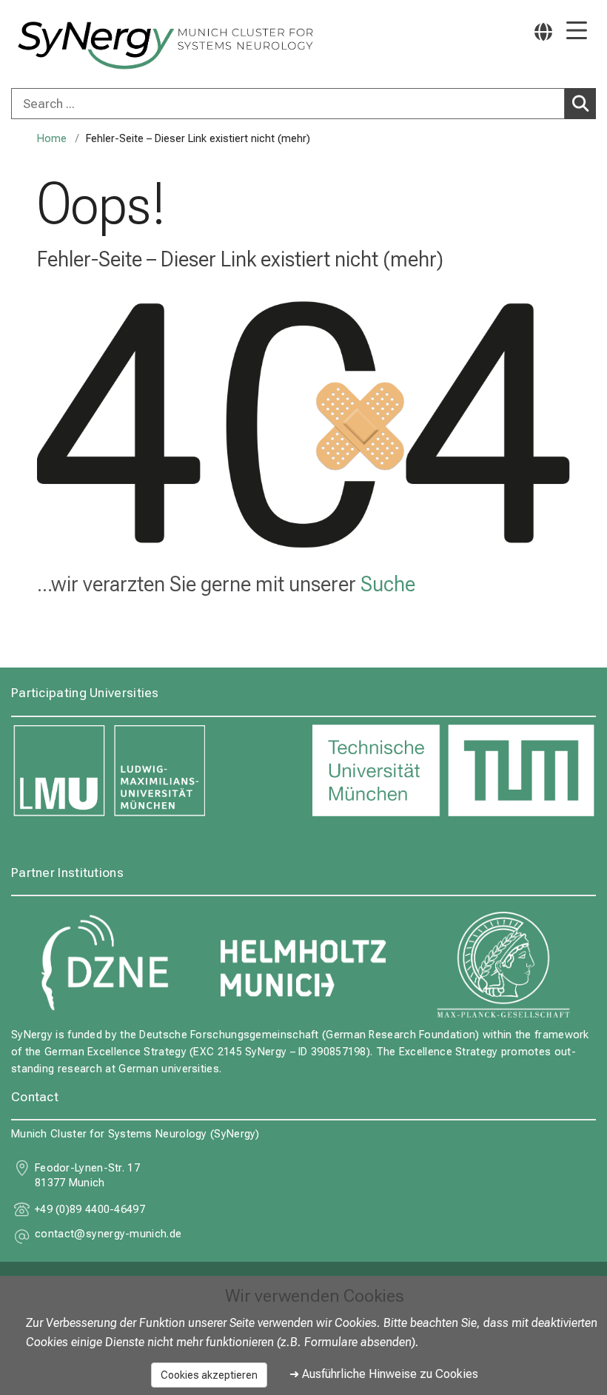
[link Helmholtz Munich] (303, 964)
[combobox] (303, 103)
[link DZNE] (103, 964)
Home (52, 138)
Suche (387, 583)
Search (580, 103)
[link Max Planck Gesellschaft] (503, 964)
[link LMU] (153, 771)
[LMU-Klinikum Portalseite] (63, 45)
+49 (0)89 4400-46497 (90, 1209)
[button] (108, 1236)
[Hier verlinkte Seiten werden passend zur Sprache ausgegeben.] (543, 31)
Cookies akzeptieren (209, 1375)
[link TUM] (453, 771)
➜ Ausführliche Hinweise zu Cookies (383, 1374)
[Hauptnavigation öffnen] (576, 31)
